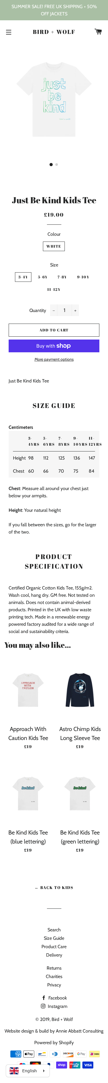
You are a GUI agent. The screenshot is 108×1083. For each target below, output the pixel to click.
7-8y (62, 277)
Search (54, 930)
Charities (54, 976)
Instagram (57, 1006)
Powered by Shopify (54, 1042)
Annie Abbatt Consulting (79, 1031)
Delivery (54, 955)
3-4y (23, 277)
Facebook (57, 998)
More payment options (54, 359)
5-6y (43, 277)
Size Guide (54, 938)
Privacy (54, 985)
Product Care (54, 946)
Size (54, 265)
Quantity (37, 310)
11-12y (53, 289)
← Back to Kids (54, 887)
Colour (54, 234)
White (53, 246)
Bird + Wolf (54, 32)
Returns (54, 968)
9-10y (83, 277)
